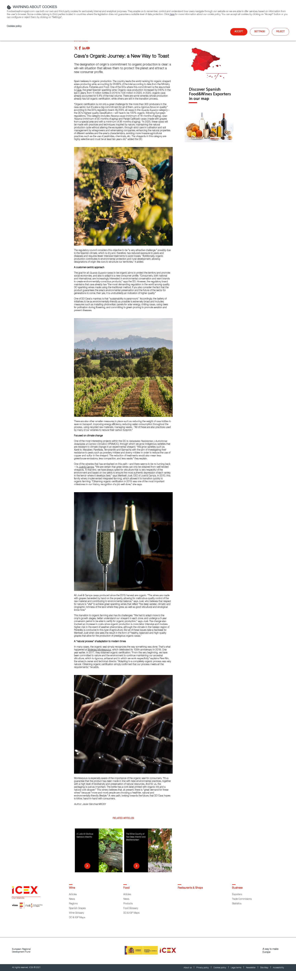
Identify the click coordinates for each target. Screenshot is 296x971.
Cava (78, 90)
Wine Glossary (76, 913)
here (172, 14)
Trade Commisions (242, 899)
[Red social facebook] (80, 49)
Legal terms (236, 968)
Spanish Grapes (77, 908)
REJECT (280, 31)
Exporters (237, 894)
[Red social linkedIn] (84, 49)
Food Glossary (130, 908)
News (72, 899)
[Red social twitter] (76, 49)
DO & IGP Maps (77, 918)
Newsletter (251, 968)
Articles (73, 894)
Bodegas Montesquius (99, 650)
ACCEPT (239, 31)
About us (188, 968)
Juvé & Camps (86, 467)
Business (237, 888)
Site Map (264, 968)
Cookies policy (14, 26)
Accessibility (278, 968)
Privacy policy (202, 968)
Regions (73, 904)
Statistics (236, 904)
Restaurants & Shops (190, 888)
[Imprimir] (88, 49)
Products (128, 904)
